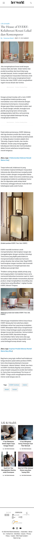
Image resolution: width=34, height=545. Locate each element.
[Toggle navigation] (3, 3)
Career (13, 536)
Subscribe (24, 532)
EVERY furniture (14, 385)
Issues (23, 534)
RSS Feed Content (21, 536)
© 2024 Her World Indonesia (11, 532)
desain (7, 389)
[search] (31, 3)
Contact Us (9, 534)
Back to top (17, 538)
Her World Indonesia (9, 448)
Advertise (17, 534)
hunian (15, 389)
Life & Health (5, 24)
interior (25, 385)
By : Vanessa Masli (7, 38)
